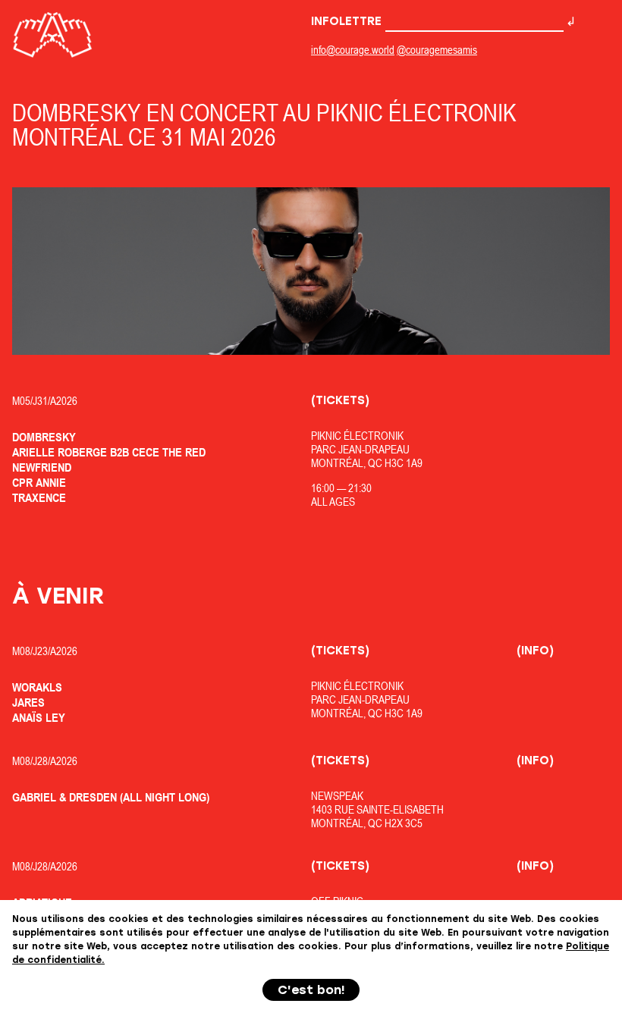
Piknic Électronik (357, 435)
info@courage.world (352, 49)
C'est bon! (311, 990)
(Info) (535, 650)
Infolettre (348, 21)
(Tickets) (340, 400)
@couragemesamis (437, 49)
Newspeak (337, 795)
